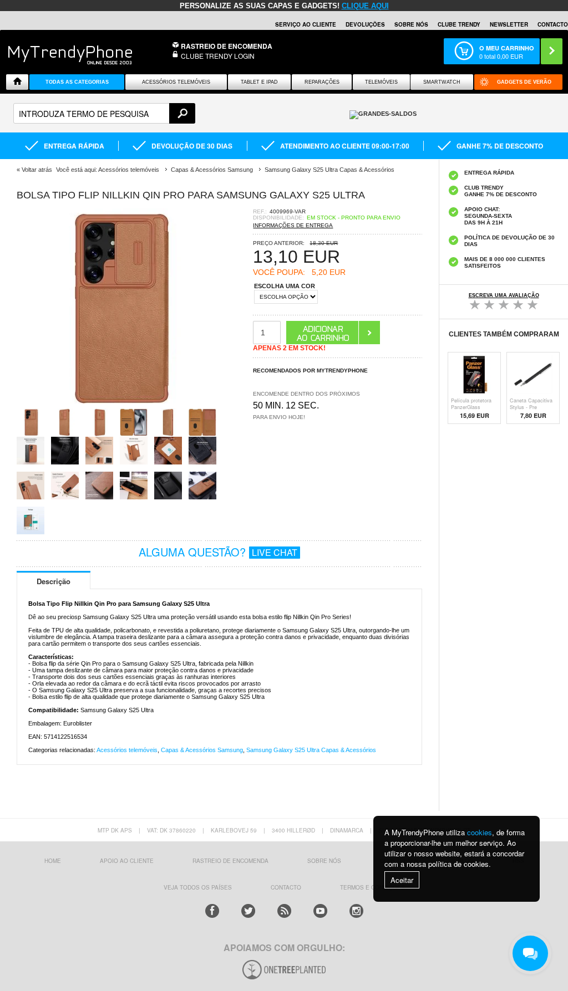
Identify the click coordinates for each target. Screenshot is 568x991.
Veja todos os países (198, 887)
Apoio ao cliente (127, 861)
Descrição (53, 581)
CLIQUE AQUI (365, 6)
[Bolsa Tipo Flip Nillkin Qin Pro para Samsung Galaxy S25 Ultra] (116, 405)
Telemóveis (381, 82)
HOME (52, 861)
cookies (479, 832)
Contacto (552, 24)
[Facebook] (212, 911)
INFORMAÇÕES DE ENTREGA (293, 225)
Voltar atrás (37, 169)
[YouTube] (320, 911)
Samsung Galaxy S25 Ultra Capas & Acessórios (311, 750)
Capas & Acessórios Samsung (202, 750)
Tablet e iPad (259, 82)
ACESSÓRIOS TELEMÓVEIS (176, 82)
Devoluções (365, 24)
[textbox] (104, 113)
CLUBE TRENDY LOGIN (218, 55)
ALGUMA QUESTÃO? (218, 552)
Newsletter (509, 24)
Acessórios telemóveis (127, 750)
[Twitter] (248, 911)
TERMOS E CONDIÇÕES (372, 887)
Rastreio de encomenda (226, 46)
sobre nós (324, 861)
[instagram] (356, 911)
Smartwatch (441, 82)
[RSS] (284, 911)
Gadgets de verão (524, 82)
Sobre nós (411, 24)
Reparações (322, 82)
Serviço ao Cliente (305, 24)
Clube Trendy (459, 24)
